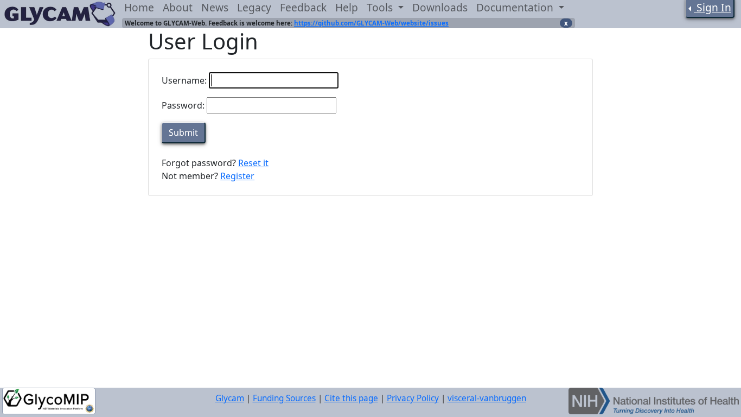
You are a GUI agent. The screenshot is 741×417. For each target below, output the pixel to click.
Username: (184, 80)
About (178, 7)
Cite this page (351, 398)
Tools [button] (381, 7)
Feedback (303, 7)
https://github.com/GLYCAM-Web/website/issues (371, 23)
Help (346, 7)
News (214, 7)
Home (139, 7)
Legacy (254, 7)
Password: (183, 105)
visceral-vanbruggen (487, 398)
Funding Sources (284, 398)
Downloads (440, 7)
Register (237, 176)
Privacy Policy (413, 398)
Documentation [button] (516, 7)
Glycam (229, 398)
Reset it (253, 163)
